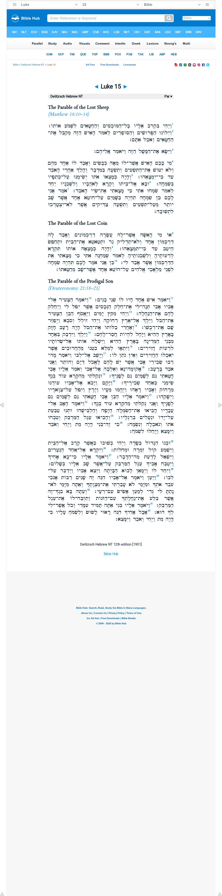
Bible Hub (111, 554)
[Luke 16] (216, 415)
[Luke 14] (5, 415)
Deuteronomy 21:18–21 (73, 288)
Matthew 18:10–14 (68, 114)
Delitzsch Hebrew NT (32, 64)
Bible (15, 64)
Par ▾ (168, 96)
